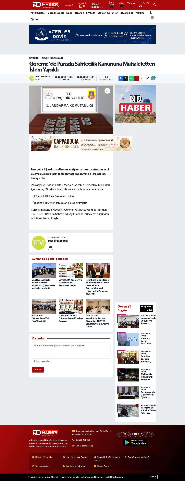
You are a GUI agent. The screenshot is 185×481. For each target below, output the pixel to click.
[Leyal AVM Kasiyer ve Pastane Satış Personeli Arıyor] (71, 270)
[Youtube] (135, 434)
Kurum (140, 13)
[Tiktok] (140, 434)
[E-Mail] (50, 247)
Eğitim (34, 19)
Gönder (38, 369)
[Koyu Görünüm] (151, 13)
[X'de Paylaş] (125, 78)
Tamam (153, 477)
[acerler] (92, 34)
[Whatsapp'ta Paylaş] (131, 78)
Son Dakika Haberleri (75, 466)
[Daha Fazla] (136, 78)
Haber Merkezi (58, 240)
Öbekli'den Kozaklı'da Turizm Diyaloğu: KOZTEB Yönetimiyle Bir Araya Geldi (97, 321)
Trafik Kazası (37, 13)
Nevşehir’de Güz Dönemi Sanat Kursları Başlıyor (71, 318)
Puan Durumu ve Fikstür (139, 457)
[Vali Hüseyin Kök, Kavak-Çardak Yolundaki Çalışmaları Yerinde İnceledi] (44, 270)
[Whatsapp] (146, 434)
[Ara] (154, 5)
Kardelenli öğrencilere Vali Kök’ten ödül (40, 318)
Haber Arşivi (103, 466)
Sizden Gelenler (108, 13)
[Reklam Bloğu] (135, 104)
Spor (69, 13)
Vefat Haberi (56, 13)
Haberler (33, 58)
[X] (125, 434)
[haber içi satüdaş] (81, 143)
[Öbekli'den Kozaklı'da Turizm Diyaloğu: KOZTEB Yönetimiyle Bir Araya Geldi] (98, 306)
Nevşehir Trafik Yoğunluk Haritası (107, 458)
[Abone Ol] (153, 78)
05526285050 (83, 440)
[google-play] (135, 442)
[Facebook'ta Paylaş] (121, 78)
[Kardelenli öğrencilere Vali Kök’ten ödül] (44, 306)
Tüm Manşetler (42, 466)
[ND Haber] (45, 5)
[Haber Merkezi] (39, 243)
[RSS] (151, 434)
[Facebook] (120, 434)
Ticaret (79, 13)
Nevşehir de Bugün (52, 58)
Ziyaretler (126, 13)
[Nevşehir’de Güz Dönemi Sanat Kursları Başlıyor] (71, 306)
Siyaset (90, 13)
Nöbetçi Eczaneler (44, 457)
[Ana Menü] (152, 18)
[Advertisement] (144, 212)
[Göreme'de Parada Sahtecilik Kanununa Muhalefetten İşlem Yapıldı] (71, 109)
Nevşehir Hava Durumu (77, 457)
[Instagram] (130, 434)
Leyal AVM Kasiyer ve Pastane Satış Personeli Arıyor (70, 283)
